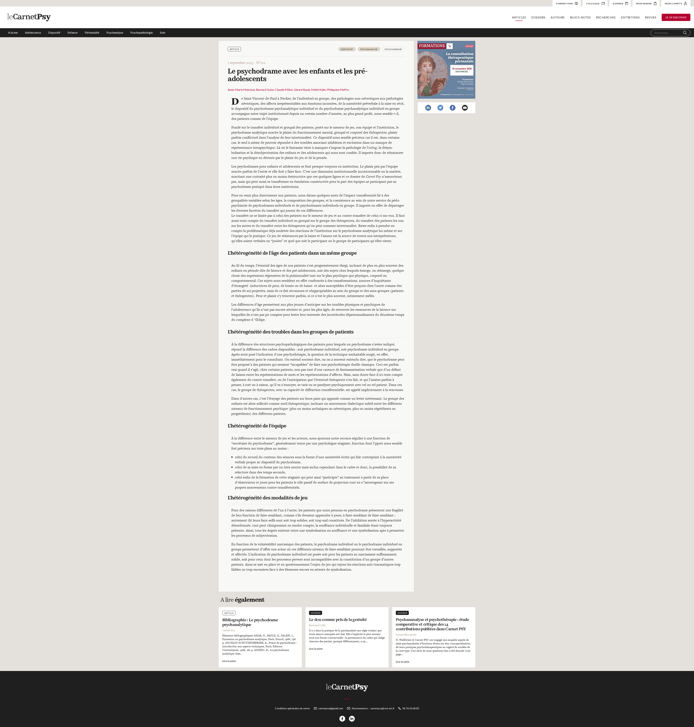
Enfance (73, 32)
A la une (13, 32)
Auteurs (558, 17)
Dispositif (54, 32)
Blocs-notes (580, 17)
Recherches (606, 17)
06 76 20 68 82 (410, 708)
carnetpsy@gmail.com (330, 708)
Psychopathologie (141, 32)
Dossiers (538, 17)
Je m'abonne (676, 17)
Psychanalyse (114, 32)
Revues (650, 17)
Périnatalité (92, 32)
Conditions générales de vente (292, 708)
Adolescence (33, 32)
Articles (519, 17)
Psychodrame (393, 49)
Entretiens (630, 17)
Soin (162, 32)
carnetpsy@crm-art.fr (382, 708)
